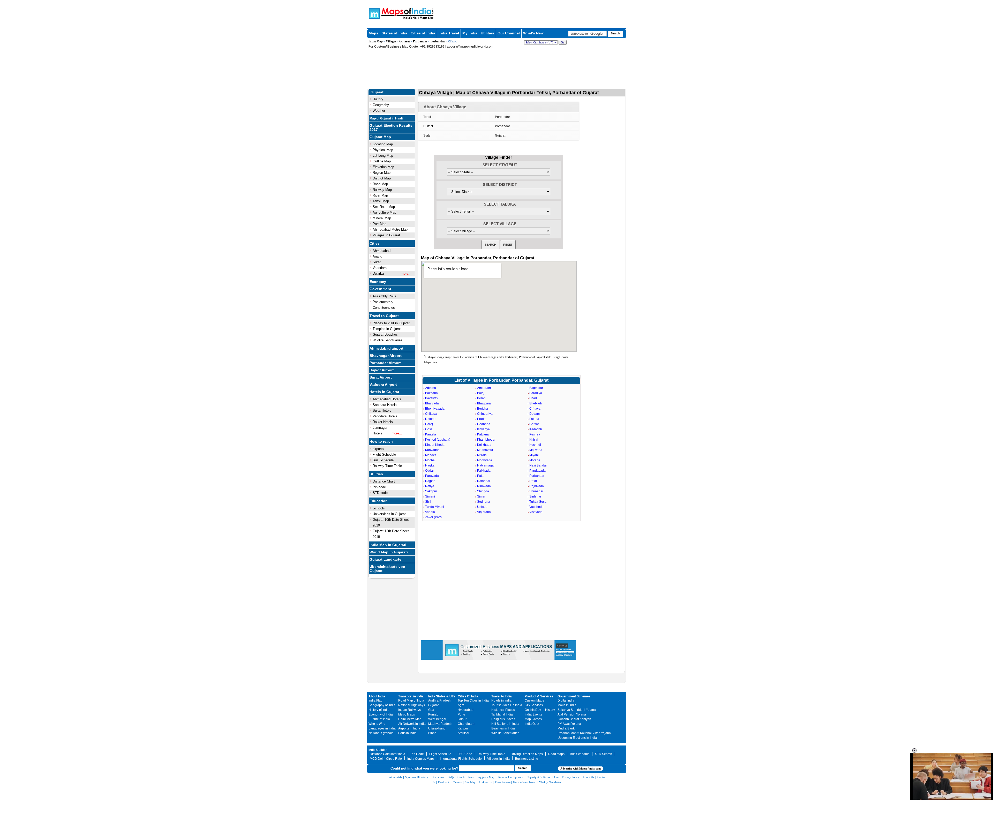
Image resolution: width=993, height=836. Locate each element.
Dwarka (378, 273)
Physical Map (383, 150)
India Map (375, 41)
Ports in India (407, 733)
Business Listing (526, 758)
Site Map (470, 782)
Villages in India (498, 758)
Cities (375, 243)
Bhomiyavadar (435, 408)
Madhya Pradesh (440, 724)
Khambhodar (486, 439)
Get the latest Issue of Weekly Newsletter (537, 782)
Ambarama (485, 388)
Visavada (536, 512)
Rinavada (484, 486)
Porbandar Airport (385, 363)
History (378, 99)
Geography (381, 105)
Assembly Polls (384, 296)
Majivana (535, 450)
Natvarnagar (486, 465)
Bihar (432, 733)
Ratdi (533, 481)
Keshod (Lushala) (437, 439)
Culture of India (379, 719)
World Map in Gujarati (389, 552)
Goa (431, 710)
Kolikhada (484, 445)
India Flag (375, 700)
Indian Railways (409, 710)
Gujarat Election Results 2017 (391, 127)
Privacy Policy (570, 777)
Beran (481, 398)
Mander (430, 455)
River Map (380, 195)
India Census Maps (420, 758)
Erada (481, 419)
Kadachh (535, 429)
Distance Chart (384, 481)
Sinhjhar (535, 496)
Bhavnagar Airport (386, 355)
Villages (391, 41)
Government (380, 289)
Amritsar (463, 733)
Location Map (383, 144)
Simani (430, 496)
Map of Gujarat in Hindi (386, 118)
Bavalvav (431, 398)
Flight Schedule (384, 454)
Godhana (483, 424)
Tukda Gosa (537, 501)
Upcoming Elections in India (577, 738)
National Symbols (380, 733)
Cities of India (423, 33)
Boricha (482, 408)
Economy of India (380, 714)
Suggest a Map (485, 777)
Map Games (533, 719)
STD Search (603, 754)
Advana (430, 388)
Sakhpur (431, 491)
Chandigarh (466, 724)
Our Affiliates (465, 777)
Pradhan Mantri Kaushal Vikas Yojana (584, 733)
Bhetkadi (535, 403)
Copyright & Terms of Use (543, 777)
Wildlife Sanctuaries (387, 340)
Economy (378, 282)
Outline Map (382, 161)
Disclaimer (438, 777)
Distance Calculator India (387, 754)
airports (378, 449)
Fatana (534, 419)
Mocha (430, 460)
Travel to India (501, 696)
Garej (429, 424)
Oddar (429, 470)
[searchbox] (587, 33)
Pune (461, 714)
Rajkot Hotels (383, 422)
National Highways (411, 705)
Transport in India (411, 696)
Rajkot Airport (382, 370)
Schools (379, 508)
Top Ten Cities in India (473, 700)
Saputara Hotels (385, 405)
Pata (480, 476)
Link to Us (485, 782)
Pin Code (417, 754)
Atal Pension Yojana (572, 714)
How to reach (381, 441)
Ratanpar (483, 481)
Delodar (431, 419)
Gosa (429, 429)
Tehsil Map (381, 201)
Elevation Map (383, 167)
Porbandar (420, 41)
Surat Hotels (382, 410)
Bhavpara (484, 403)
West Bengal (437, 719)
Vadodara (380, 268)
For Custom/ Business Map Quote (393, 46)
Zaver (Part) (433, 517)
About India (376, 696)
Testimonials (394, 777)
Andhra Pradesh (439, 700)
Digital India (566, 700)
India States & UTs (441, 696)
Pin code (379, 487)
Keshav (534, 434)
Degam (534, 414)
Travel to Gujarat (384, 316)
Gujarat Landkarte (385, 559)
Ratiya (429, 486)
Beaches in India (503, 728)
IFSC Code (464, 754)
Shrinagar (536, 491)
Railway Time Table (387, 466)
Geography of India (381, 705)
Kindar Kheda (435, 445)
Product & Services (539, 696)
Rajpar (430, 481)
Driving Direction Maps (527, 754)
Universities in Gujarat (389, 514)
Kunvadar (432, 450)
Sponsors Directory (416, 777)
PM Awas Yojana (569, 724)
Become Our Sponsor (510, 777)
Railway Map (382, 190)
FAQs (451, 777)
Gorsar (534, 424)
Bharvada (432, 403)
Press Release (502, 782)
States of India (394, 33)
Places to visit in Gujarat (391, 323)
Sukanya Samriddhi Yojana (577, 710)
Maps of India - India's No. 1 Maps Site (373, 13)
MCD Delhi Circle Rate (386, 758)
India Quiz (532, 724)
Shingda (483, 491)
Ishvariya (483, 429)
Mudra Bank (566, 728)
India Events (533, 714)
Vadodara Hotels (385, 416)
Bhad (533, 398)
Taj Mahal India (502, 714)
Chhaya (534, 408)
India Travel (449, 33)
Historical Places (503, 710)
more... (397, 433)
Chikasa (431, 414)
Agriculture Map (384, 212)
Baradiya (535, 393)
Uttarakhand (437, 728)
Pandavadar (538, 470)
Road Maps (556, 754)
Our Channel (509, 33)
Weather (379, 110)
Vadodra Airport (383, 384)
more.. (405, 273)
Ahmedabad (381, 251)
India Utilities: (378, 750)
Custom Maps (534, 700)
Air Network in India (412, 724)
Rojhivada (536, 486)
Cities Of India (468, 696)
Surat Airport (381, 377)
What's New (533, 33)
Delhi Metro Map (410, 719)
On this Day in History (540, 710)
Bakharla (431, 393)
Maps (373, 33)
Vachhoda (536, 507)
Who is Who (376, 724)
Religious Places (503, 719)
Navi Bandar (538, 465)
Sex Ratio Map (384, 207)
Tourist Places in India (506, 705)
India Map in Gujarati (388, 545)
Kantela (430, 434)
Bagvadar (536, 388)
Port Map (379, 224)
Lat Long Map (383, 155)
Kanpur (463, 728)
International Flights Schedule (461, 758)
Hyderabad (465, 710)
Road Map (380, 184)
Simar (481, 496)
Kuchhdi (535, 445)
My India (469, 33)
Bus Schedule (383, 460)
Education (379, 501)
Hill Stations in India (505, 724)
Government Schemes (574, 696)
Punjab (433, 714)
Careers (457, 782)
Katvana (483, 434)
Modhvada (484, 460)
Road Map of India (411, 700)
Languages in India (382, 728)
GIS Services (534, 705)
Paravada (432, 476)
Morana (534, 460)
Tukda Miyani (434, 507)
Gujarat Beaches (385, 334)
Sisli (428, 501)
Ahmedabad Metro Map (390, 229)
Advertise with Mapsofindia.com (580, 768)
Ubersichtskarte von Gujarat (387, 568)
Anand (377, 256)
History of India (378, 710)
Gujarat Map (380, 137)
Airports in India (409, 728)
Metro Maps (406, 714)
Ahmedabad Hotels (387, 399)
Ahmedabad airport (386, 348)
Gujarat (404, 41)
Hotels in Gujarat (384, 392)
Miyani (534, 455)
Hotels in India (501, 700)
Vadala (430, 512)
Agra (461, 705)
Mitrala (482, 455)
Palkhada (484, 470)
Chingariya (485, 414)
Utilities (487, 33)
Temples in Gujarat (387, 329)
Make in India (567, 705)
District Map (382, 178)
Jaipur (462, 719)
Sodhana (483, 501)
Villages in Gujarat (386, 235)
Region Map (381, 173)
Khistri (533, 439)
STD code (380, 493)
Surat (377, 262)
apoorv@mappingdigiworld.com (470, 46)
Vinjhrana (484, 512)
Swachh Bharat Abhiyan (574, 719)
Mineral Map (382, 218)
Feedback (443, 782)
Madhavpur (485, 450)
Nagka (429, 465)
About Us (588, 777)
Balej (480, 393)
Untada (482, 507)
